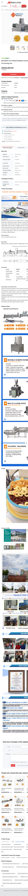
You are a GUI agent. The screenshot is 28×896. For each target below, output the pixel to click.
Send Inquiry (13, 74)
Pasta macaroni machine (19, 847)
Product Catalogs (20, 841)
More (2, 885)
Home (2, 9)
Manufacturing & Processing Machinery (12, 9)
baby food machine (18, 849)
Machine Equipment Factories (8, 873)
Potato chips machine (6, 844)
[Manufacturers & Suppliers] (14, 2)
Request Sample (24, 77)
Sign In (3, 141)
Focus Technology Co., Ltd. (17, 890)
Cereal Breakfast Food (7, 880)
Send (13, 765)
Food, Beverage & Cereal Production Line (11, 863)
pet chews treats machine (6, 849)
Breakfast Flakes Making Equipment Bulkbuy (11, 883)
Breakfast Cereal (24, 876)
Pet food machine (17, 844)
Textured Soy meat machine (7, 847)
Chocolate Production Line (8, 867)
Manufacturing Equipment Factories (10, 876)
